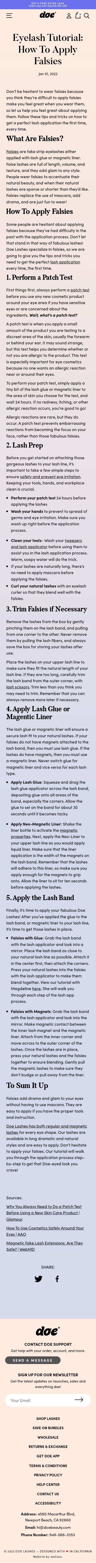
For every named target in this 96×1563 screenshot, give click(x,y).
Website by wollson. (48, 1556)
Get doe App (48, 1456)
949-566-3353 (48, 1534)
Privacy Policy (48, 1475)
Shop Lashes (48, 1418)
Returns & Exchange (48, 1446)
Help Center (48, 1484)
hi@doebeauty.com (48, 1527)
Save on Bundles (48, 1427)
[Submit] (79, 1400)
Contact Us (48, 1494)
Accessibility (48, 1503)
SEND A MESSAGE (33, 1360)
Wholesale (48, 1437)
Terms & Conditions (48, 1465)
